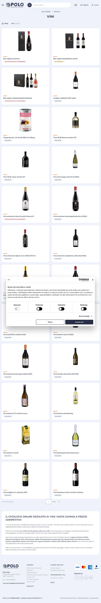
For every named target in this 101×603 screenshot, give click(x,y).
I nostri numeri (31, 581)
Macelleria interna (32, 572)
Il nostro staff (30, 577)
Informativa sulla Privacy (68, 598)
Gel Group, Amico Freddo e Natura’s (37, 575)
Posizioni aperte (55, 568)
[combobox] (49, 5)
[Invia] (29, 5)
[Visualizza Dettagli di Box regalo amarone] (25, 41)
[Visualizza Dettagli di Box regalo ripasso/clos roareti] (75, 41)
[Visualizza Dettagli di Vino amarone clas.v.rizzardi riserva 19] (25, 199)
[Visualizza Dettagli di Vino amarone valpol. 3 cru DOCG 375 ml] (25, 238)
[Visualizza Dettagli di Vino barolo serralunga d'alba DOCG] (25, 356)
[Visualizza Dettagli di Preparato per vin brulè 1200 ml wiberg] (25, 120)
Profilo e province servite (34, 568)
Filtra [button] (6, 23)
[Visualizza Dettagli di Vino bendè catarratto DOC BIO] (75, 356)
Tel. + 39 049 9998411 (9, 580)
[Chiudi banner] (92, 279)
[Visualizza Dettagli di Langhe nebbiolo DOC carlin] (75, 80)
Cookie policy (94, 598)
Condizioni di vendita (56, 578)
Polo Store (30, 570)
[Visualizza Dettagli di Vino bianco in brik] (25, 435)
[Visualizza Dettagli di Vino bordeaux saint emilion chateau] (75, 475)
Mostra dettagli (84, 316)
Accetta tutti (79, 322)
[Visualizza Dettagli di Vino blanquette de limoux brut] (75, 435)
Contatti (30, 586)
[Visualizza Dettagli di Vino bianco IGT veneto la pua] (25, 396)
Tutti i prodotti (45, 11)
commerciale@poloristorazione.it (14, 583)
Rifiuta (50, 322)
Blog (52, 582)
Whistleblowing (83, 598)
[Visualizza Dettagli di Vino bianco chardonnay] (75, 396)
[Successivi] (59, 502)
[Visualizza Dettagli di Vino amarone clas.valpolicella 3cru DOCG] (75, 199)
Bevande (57, 11)
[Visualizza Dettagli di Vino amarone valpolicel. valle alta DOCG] (75, 238)
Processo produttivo (33, 579)
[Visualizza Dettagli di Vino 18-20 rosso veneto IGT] (25, 159)
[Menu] (2, 5)
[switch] (39, 308)
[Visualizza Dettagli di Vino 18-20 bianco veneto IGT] (75, 120)
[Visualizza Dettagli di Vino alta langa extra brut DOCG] (75, 159)
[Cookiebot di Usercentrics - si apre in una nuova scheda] (80, 279)
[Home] (14, 5)
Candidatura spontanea (57, 570)
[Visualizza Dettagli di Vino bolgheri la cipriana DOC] (25, 475)
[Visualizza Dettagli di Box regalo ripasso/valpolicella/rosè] (25, 80)
